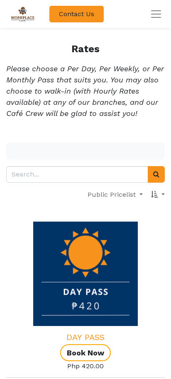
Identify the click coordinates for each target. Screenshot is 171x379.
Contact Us (76, 14)
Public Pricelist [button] (113, 194)
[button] (158, 195)
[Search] (156, 174)
